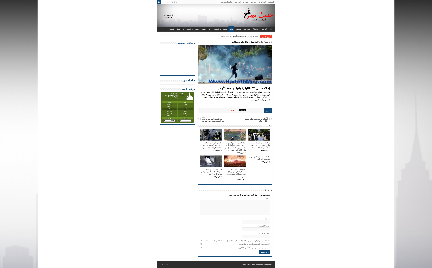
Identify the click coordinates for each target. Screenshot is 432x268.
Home (271, 29)
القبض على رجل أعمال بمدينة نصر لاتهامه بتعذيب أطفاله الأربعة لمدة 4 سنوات (211, 145)
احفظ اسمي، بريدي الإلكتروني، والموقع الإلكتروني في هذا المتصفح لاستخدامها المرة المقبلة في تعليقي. (236, 241)
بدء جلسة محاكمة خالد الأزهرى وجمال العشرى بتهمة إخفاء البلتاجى (213, 119)
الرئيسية (271, 2)
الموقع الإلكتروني (264, 233)
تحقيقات (203, 29)
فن (183, 29)
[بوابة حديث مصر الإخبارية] (258, 14)
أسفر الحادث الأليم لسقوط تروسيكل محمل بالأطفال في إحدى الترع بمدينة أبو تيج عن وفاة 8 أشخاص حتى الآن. (235, 146)
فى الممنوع (217, 29)
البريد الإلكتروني (264, 226)
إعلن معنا (238, 2)
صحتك (178, 29)
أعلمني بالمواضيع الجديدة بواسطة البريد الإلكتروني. (253, 248)
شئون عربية (246, 29)
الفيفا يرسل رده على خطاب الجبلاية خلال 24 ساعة (256, 119)
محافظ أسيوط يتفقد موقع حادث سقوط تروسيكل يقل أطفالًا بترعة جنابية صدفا (260, 145)
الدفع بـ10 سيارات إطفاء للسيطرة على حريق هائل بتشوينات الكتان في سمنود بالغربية (236, 173)
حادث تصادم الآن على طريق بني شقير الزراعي (259, 157)
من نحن (253, 2)
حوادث (231, 29)
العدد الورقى (262, 2)
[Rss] (176, 2)
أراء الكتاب (190, 29)
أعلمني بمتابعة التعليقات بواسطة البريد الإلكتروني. (254, 244)
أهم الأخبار (264, 29)
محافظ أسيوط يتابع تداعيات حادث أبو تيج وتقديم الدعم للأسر (239, 36)
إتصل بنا (245, 2)
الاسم (267, 219)
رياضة (210, 29)
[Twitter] (172, 2)
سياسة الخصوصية (227, 2)
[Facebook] (174, 2)
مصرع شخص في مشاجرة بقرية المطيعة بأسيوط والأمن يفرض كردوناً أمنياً (211, 171)
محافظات (238, 29)
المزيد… (171, 29)
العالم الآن (255, 29)
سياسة (225, 29)
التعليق (267, 198)
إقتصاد (197, 29)
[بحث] (159, 2)
